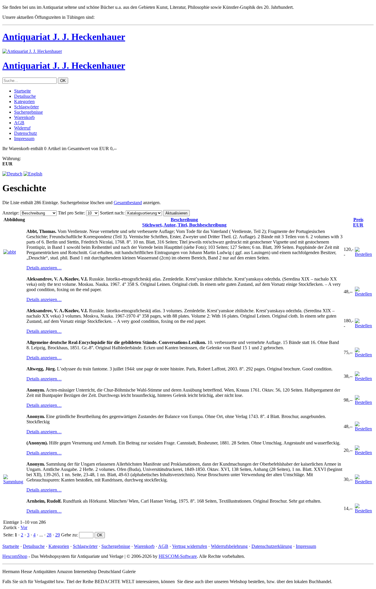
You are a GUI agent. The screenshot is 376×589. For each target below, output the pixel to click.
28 (49, 534)
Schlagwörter (26, 106)
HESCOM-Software (178, 556)
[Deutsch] (12, 173)
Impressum (24, 138)
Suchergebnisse (28, 112)
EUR (358, 222)
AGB (19, 122)
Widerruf (22, 127)
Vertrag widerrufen (189, 546)
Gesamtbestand (128, 202)
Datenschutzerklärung (271, 546)
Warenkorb (24, 117)
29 (57, 534)
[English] (33, 173)
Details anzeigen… (44, 267)
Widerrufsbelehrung (229, 546)
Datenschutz (25, 133)
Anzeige (10, 212)
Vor (24, 527)
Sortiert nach (111, 212)
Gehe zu (69, 534)
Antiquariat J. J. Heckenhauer (63, 36)
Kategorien (24, 101)
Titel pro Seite (71, 212)
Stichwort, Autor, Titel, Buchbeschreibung (184, 222)
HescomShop (14, 556)
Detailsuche (25, 96)
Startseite (22, 90)
